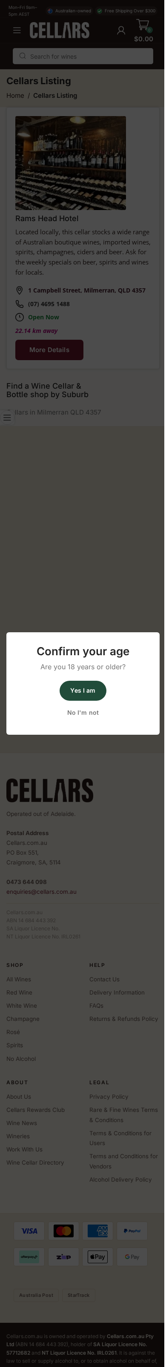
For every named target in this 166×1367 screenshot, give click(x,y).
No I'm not (83, 712)
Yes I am (82, 690)
